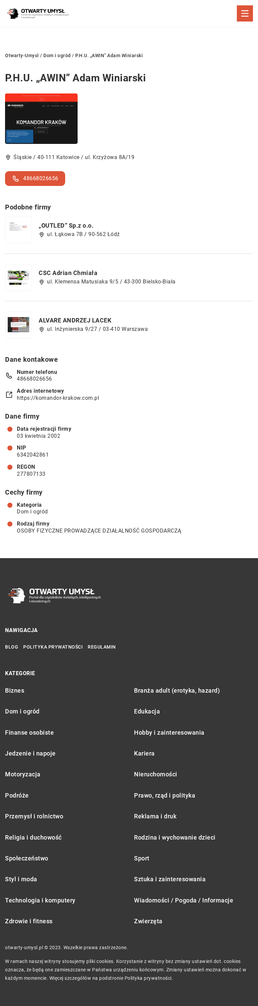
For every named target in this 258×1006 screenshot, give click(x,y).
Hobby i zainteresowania (169, 732)
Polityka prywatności (53, 647)
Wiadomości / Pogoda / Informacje (183, 900)
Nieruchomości (155, 774)
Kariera (144, 753)
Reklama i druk (155, 816)
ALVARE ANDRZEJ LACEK (75, 320)
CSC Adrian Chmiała (68, 272)
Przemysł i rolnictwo (34, 816)
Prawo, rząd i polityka (164, 795)
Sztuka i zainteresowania (170, 879)
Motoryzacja (23, 774)
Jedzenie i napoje (30, 753)
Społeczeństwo (26, 858)
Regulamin (102, 647)
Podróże (17, 795)
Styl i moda (21, 879)
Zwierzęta (148, 921)
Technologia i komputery (40, 900)
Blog (11, 647)
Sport (141, 858)
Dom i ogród (32, 511)
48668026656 (40, 178)
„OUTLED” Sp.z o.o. (66, 225)
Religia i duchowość (33, 837)
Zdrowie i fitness (29, 921)
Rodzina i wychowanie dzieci (175, 837)
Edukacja (147, 711)
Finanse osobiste (29, 732)
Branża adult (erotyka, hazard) (177, 690)
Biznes (14, 690)
